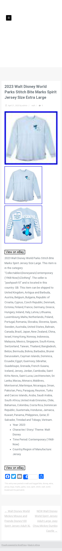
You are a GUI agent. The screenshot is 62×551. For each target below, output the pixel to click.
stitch (38, 487)
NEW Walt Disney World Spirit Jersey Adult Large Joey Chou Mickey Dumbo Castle (45, 521)
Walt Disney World (31, 29)
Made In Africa (34, 545)
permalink (20, 490)
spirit (33, 487)
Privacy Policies (47, 45)
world (48, 487)
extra (51, 483)
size (28, 487)
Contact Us (25, 45)
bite (40, 483)
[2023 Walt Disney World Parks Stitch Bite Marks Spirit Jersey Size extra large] (31, 163)
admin (24, 106)
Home (9, 45)
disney (45, 483)
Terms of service (31, 50)
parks (23, 487)
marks (17, 487)
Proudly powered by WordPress (14, 545)
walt (33, 106)
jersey (7, 487)
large (12, 487)
